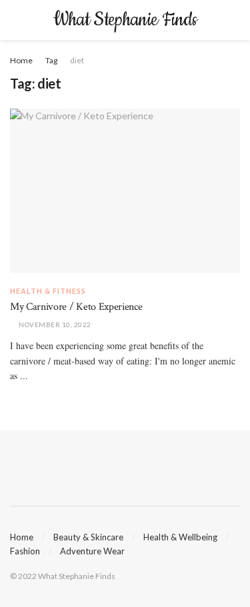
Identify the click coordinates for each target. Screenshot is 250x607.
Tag (51, 60)
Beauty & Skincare (88, 537)
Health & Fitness (48, 291)
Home (21, 60)
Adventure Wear (92, 551)
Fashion (25, 551)
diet (77, 60)
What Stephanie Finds (125, 20)
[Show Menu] (15, 20)
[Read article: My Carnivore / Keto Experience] (125, 191)
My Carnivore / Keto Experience (76, 307)
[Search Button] (234, 20)
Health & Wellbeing (180, 537)
